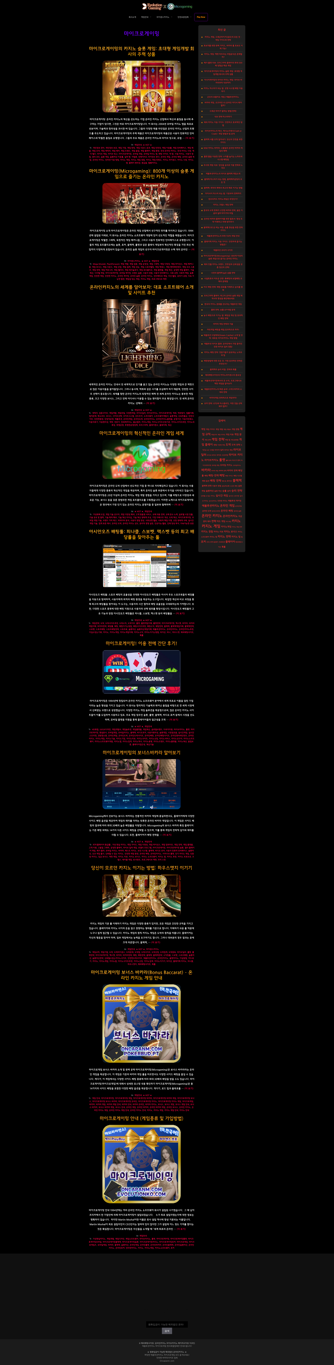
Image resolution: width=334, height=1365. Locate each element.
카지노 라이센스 (169, 160)
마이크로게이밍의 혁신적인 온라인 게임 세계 (141, 433)
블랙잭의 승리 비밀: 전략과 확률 (223, 369)
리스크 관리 (236, 460)
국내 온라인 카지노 (168, 151)
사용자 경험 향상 (137, 520)
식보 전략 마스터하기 (223, 117)
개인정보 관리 (98, 148)
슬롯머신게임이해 (144, 629)
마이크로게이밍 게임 (123, 1098)
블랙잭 (166, 626)
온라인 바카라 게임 (157, 1107)
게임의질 (121, 413)
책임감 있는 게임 (132, 279)
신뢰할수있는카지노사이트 (115, 958)
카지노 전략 (224, 536)
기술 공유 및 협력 (96, 517)
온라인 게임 (165, 157)
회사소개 (132, 17)
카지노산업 (153, 739)
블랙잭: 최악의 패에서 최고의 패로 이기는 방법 (223, 188)
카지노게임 (146, 422)
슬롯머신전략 (97, 958)
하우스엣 (176, 632)
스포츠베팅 (100, 629)
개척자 (95, 413)
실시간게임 (182, 733)
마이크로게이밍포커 (167, 1242)
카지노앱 (117, 742)
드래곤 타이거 (215, 450)
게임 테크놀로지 (131, 270)
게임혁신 (146, 730)
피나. (169, 632)
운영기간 (177, 419)
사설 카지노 (179, 154)
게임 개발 (124, 264)
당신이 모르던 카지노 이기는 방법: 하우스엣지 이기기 (141, 868)
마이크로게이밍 (125, 154)
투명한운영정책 (131, 425)
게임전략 (95, 623)
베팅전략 (159, 626)
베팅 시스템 (238, 476)
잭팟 (111, 422)
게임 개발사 (227, 429)
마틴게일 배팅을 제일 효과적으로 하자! (223, 330)
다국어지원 (168, 730)
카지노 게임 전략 (237, 527)
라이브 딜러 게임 (130, 848)
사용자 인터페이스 (161, 273)
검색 (167, 1319)
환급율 (144, 163)
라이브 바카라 (211, 455)
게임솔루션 (126, 730)
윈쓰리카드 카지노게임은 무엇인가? (223, 199)
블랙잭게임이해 (177, 626)
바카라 (185, 623)
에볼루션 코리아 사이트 (223, 250)
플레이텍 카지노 (179, 961)
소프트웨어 (148, 416)
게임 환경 (155, 151)
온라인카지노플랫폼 (164, 419)
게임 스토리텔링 (147, 267)
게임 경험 (235, 429)
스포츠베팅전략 (112, 629)
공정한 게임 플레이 (181, 270)
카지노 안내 (184, 1110)
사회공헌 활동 (151, 520)
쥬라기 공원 (182, 276)
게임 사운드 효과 (143, 148)
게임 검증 (133, 264)
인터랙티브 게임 (160, 276)
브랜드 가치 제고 (110, 520)
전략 (213, 521)
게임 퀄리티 (119, 270)
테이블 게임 (127, 860)
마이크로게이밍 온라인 (127, 1101)
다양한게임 (130, 413)
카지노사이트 (142, 739)
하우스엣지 (132, 964)
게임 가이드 (132, 845)
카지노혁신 (182, 742)
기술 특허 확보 (111, 517)
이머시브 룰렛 (168, 854)
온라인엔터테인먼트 (179, 736)
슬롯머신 (132, 629)
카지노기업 (120, 739)
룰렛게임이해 (146, 623)
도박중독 (172, 952)
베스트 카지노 (130, 851)
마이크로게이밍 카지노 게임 (169, 1101)
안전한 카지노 (110, 276)
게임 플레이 (145, 151)
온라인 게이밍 (123, 276)
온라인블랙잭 (167, 1245)
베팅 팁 (224, 481)
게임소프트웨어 (132, 1239)
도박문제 (129, 952)
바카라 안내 (126, 1104)
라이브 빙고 (113, 154)
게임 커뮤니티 (107, 270)
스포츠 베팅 (234, 486)
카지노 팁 (235, 537)
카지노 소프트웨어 (149, 857)
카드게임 (228, 521)
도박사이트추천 (111, 623)
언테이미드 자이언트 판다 (148, 157)
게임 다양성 (165, 264)
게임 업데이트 (167, 845)
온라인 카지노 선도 (130, 523)
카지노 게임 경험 (138, 160)
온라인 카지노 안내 (138, 1110)
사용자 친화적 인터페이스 (176, 851)
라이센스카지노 (163, 17)
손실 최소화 (225, 486)
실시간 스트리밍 (234, 496)
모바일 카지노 (111, 851)
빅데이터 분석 (123, 520)
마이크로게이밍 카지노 (147, 1101)
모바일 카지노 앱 (150, 154)
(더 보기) (189, 138)
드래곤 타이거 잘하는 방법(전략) (223, 111)
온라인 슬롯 (135, 276)
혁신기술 (150, 745)
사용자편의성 (152, 733)
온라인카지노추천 (186, 629)
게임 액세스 (160, 267)
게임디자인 (119, 1239)
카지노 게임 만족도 (154, 160)
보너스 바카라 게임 (106, 1107)
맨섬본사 (103, 733)
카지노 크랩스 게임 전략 (223, 205)
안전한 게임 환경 (131, 854)
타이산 (163, 632)
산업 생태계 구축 (180, 520)
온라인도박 (138, 419)
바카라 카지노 (151, 1104)
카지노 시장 (182, 160)
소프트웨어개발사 (161, 416)
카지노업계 (127, 742)
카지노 (106, 632)
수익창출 (167, 955)
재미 (209, 521)
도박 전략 (236, 445)
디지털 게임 (99, 273)
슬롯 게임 (105, 157)
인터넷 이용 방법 (112, 160)
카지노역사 (137, 742)
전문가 (117, 422)
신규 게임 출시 (98, 854)
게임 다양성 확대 (128, 514)
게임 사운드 (107, 267)
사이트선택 (117, 416)
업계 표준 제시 (105, 523)
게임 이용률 (167, 148)
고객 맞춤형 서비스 (143, 514)
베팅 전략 (215, 480)
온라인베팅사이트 (162, 736)
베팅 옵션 (205, 481)
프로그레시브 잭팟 (159, 279)
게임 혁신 (168, 270)
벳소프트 (101, 416)
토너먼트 (136, 860)
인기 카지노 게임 (182, 854)
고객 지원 (93, 848)
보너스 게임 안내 (182, 1104)
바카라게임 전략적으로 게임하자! (223, 398)
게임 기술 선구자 (113, 514)
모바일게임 (112, 733)
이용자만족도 (187, 419)
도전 (207, 450)
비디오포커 (141, 733)
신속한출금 (182, 416)
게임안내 (144, 17)
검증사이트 (103, 413)
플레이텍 (163, 425)
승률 (224, 491)
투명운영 (120, 425)
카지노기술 (110, 739)
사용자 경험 (148, 273)
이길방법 (183, 958)
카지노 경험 (207, 531)
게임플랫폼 (137, 730)
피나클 (190, 961)
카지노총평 (147, 742)
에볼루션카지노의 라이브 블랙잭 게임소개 (223, 174)
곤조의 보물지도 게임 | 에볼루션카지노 (223, 97)
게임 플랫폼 (158, 270)
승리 (229, 491)
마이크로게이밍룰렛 (178, 1239)
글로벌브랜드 (156, 730)
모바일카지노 (123, 733)
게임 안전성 (156, 148)
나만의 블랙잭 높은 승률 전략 (223, 273)
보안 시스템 (142, 851)
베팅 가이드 (229, 476)
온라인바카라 (155, 1245)
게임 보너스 (97, 267)
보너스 (109, 416)
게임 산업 (117, 267)
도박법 (137, 952)
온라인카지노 (149, 419)
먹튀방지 (181, 413)
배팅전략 (141, 955)
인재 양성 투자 (173, 523)
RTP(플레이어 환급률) (102, 845)
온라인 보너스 (172, 1107)
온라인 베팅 (176, 157)
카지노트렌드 (158, 742)
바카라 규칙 (222, 470)
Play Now (201, 17)
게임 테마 (116, 151)
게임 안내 (96, 1098)
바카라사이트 (167, 1358)
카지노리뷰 (131, 739)
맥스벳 (178, 623)
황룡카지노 (152, 163)
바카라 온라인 (138, 1104)
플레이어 (230, 541)
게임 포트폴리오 (146, 270)
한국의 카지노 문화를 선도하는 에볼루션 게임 (223, 304)
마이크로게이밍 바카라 (142, 1098)
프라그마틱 (143, 425)
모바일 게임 (137, 154)
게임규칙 (96, 952)
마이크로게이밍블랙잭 (112, 1242)
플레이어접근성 (138, 745)
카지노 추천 (172, 857)
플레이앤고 (153, 425)
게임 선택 (208, 440)
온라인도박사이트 (136, 736)
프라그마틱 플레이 (212, 542)
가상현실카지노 (99, 1239)
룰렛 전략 (228, 460)
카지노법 (113, 961)
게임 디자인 (221, 434)
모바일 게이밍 (125, 273)
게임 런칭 (131, 148)
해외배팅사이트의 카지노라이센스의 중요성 (223, 375)
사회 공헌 (174, 273)
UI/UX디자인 (105, 730)
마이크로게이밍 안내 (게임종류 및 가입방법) (141, 1118)
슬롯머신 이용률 (116, 157)
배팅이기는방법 (125, 626)
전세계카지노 (126, 422)
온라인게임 (127, 419)
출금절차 (136, 422)
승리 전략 (236, 490)
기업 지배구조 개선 (160, 517)
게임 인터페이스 (179, 148)
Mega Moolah (99, 264)
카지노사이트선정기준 (161, 422)
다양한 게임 (221, 445)
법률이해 (189, 413)
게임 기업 (122, 148)
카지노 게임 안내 (171, 1110)
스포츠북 (123, 629)
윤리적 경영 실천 (146, 523)
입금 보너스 (103, 857)
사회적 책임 (184, 273)
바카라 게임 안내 (114, 1104)
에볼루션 (118, 419)
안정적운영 (109, 419)
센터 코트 (96, 157)
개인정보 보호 (111, 148)
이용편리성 (103, 422)
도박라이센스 (119, 952)
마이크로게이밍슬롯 (130, 1242)
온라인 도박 (116, 523)
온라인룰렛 (144, 1245)
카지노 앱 (162, 857)
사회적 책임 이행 (165, 520)
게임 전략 (96, 270)
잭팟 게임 (113, 857)
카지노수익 (138, 632)
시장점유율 (172, 733)
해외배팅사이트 (187, 632)
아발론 (134, 157)
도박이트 (131, 623)
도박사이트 (145, 952)
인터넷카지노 (131, 1248)
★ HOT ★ (147, 145)
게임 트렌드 (125, 151)
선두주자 (138, 416)
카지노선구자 (176, 739)
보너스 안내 (120, 1107)
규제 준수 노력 (172, 514)
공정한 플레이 (116, 848)
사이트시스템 (128, 416)
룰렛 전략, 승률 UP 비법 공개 (223, 310)
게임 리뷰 (230, 435)
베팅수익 (150, 626)
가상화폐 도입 (99, 514)
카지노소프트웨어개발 (104, 742)
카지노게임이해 (126, 632)
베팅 (222, 475)
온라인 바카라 (142, 1107)
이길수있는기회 (95, 632)
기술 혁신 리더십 (125, 517)
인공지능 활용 (160, 523)
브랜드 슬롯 (137, 273)
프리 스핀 (162, 860)
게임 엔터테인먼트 (173, 267)
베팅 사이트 (163, 154)
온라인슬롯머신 (181, 1245)
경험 (215, 445)
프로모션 (222, 542)
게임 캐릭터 (106, 151)
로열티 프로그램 (144, 848)
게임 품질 (135, 151)
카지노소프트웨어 (162, 1248)
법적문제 (92, 416)
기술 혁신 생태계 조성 (142, 517)
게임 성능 (135, 267)
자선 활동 (172, 276)
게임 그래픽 (154, 264)
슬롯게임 (173, 416)
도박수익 (123, 623)
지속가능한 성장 (187, 523)
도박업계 (163, 952)
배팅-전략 (213, 475)
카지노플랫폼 (171, 742)
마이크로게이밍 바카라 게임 (164, 1098)
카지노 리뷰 (123, 857)
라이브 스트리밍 (222, 455)
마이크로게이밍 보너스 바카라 (104, 1101)
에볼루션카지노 (159, 629)
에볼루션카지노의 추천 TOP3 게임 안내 (223, 236)
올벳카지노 (174, 958)
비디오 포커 (160, 851)
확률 (141, 635)
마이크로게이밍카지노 (149, 1242)
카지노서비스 (164, 739)
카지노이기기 (159, 961)
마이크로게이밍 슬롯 (175, 848)
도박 (102, 623)
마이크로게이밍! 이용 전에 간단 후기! (141, 643)
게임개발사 (116, 730)
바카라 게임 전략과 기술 (223, 324)
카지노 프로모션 (184, 857)
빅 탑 (171, 154)
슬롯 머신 (218, 491)
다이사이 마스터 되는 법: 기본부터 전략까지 (223, 194)
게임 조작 (96, 151)
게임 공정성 (143, 264)
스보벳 (92, 629)
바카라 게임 (101, 1104)
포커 (172, 1248)
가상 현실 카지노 (119, 845)
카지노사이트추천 (178, 422)
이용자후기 (93, 422)
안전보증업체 (183, 17)
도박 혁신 (173, 517)
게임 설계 (126, 267)
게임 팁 (227, 440)
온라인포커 (120, 1248)
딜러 (222, 450)
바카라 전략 (232, 471)
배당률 (110, 626)
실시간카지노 (213, 501)
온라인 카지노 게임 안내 (119, 1110)
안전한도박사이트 (135, 958)
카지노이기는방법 (151, 632)
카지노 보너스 (134, 857)
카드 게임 (221, 521)
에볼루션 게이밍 (234, 501)
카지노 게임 (125, 160)
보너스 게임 (169, 1104)
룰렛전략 (156, 623)
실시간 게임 (222, 495)
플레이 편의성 (134, 163)
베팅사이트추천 (139, 626)
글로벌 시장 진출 (186, 514)
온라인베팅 (149, 736)
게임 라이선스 (177, 264)
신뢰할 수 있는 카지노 (114, 854)
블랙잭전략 (189, 626)
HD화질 (95, 730)
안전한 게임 (99, 276)
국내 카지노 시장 (184, 151)
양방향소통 (102, 736)
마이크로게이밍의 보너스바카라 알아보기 (141, 752)
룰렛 (138, 623)
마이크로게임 (187, 1101)
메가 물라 (101, 851)
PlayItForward (113, 264)
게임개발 (113, 413)
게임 (203, 429)
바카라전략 (101, 626)
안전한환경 (98, 419)
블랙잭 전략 (206, 486)
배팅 (116, 626)
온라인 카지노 (98, 160)
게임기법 (104, 952)
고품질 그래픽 (103, 848)
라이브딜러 (141, 413)
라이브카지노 (152, 413)
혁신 (170, 425)
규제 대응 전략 (159, 514)
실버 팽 (127, 157)
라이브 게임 (102, 154)
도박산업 (155, 952)
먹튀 (175, 413)
